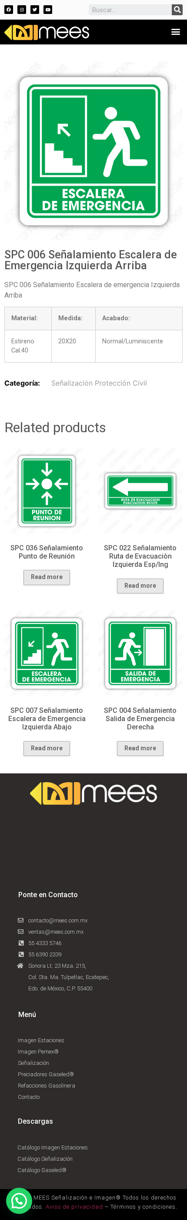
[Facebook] (8, 9)
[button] (175, 31)
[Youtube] (47, 9)
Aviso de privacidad (74, 1206)
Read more (47, 576)
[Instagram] (21, 9)
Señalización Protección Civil (99, 383)
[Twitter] (34, 9)
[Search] (177, 9)
